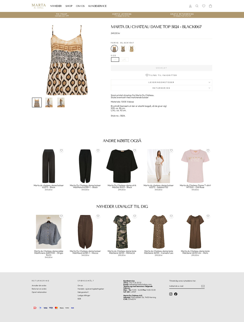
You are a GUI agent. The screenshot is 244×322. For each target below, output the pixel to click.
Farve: (122, 43)
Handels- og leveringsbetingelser (91, 289)
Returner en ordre (39, 289)
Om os (80, 6)
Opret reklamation (39, 292)
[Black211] (123, 48)
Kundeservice (97, 6)
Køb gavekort (83, 292)
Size (113, 55)
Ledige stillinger (84, 295)
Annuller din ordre (39, 285)
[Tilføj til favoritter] (61, 150)
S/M (115, 59)
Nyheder (56, 6)
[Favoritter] (204, 6)
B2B (79, 299)
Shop (68, 6)
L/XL (124, 59)
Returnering (161, 88)
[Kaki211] (131, 48)
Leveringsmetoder (161, 82)
